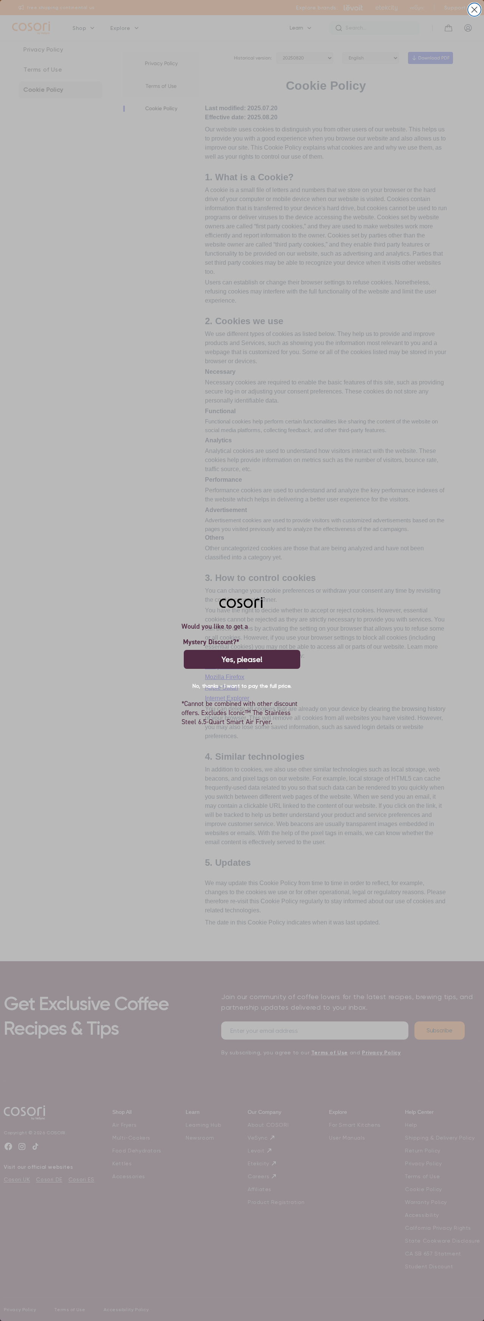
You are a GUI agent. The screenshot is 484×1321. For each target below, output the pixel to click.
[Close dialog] (474, 9)
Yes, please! (242, 659)
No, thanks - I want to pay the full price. (242, 686)
